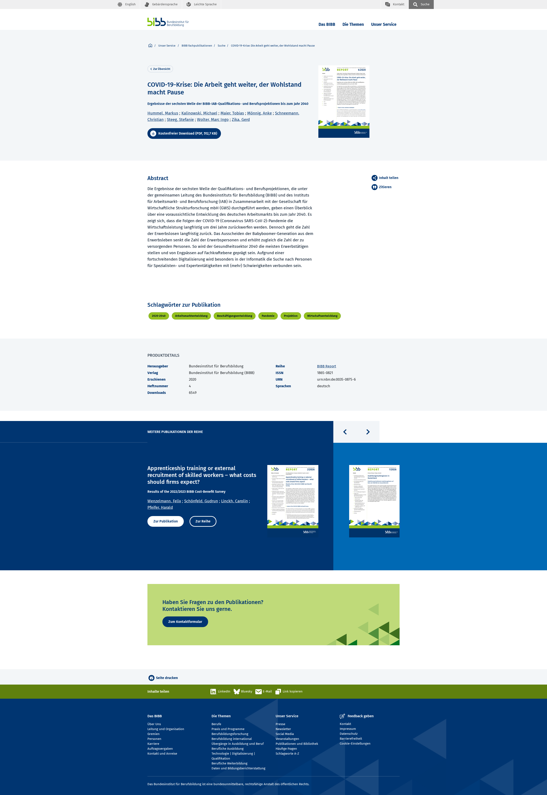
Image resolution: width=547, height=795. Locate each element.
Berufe (216, 724)
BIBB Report (326, 366)
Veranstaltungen (287, 739)
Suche (221, 45)
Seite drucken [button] (167, 678)
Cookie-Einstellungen (355, 743)
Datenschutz (349, 734)
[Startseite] (150, 46)
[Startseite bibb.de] (174, 22)
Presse (280, 724)
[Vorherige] (344, 432)
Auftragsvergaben (160, 749)
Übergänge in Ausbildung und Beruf (238, 744)
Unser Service (383, 24)
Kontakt (345, 724)
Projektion (291, 315)
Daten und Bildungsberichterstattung (238, 768)
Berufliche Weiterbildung (229, 763)
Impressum (348, 729)
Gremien (153, 734)
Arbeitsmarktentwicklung (191, 315)
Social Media (285, 734)
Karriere (153, 744)
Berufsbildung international (232, 739)
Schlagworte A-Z (287, 753)
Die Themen (353, 24)
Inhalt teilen (388, 178)
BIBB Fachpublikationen (197, 45)
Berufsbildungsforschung (230, 734)
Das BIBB (327, 24)
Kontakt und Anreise (162, 753)
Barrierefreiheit (351, 739)
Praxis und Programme (228, 729)
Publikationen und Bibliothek (297, 744)
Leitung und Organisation (165, 729)
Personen (154, 739)
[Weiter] (367, 432)
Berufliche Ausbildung (228, 749)
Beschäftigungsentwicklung (234, 315)
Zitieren (385, 187)
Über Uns (154, 724)
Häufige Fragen (286, 749)
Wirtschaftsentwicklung (322, 315)
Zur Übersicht (161, 68)
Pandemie (268, 315)
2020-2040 (159, 315)
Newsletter (283, 729)
